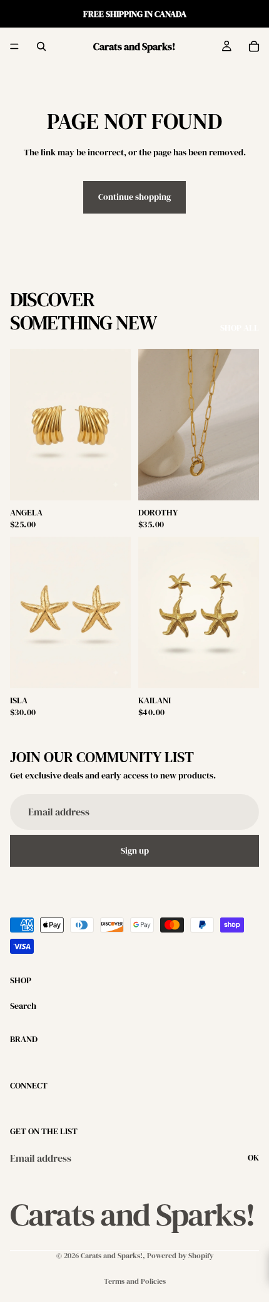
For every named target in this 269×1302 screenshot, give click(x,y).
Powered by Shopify (180, 1256)
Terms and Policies (135, 1281)
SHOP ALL (239, 328)
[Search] (41, 46)
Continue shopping (134, 196)
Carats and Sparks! (112, 1256)
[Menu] (14, 46)
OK (253, 1157)
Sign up (135, 850)
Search (23, 1006)
